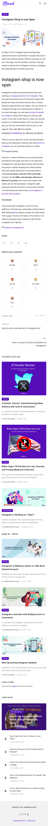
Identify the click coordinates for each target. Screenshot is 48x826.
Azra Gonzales (9, 419)
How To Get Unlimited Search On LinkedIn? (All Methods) (27, 776)
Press (5, 14)
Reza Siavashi (9, 675)
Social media (16, 712)
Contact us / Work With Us (24, 807)
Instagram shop (7, 316)
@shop (14, 212)
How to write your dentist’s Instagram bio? (21, 328)
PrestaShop (16, 133)
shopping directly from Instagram (24, 96)
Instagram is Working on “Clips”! (18, 514)
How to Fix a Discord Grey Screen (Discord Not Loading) (28, 763)
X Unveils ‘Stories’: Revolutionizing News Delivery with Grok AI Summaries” (22, 405)
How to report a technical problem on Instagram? (29, 344)
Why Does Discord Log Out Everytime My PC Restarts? (27, 750)
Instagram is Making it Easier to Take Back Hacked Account (23, 568)
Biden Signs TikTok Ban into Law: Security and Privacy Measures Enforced (23, 468)
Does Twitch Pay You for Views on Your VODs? (25, 737)
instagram (7, 510)
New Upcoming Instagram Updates (19, 662)
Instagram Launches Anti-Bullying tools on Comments (23, 616)
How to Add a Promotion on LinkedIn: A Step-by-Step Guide (27, 789)
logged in (14, 686)
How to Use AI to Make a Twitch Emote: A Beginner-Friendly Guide (26, 719)
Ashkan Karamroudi (11, 527)
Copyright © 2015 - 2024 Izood (24, 821)
